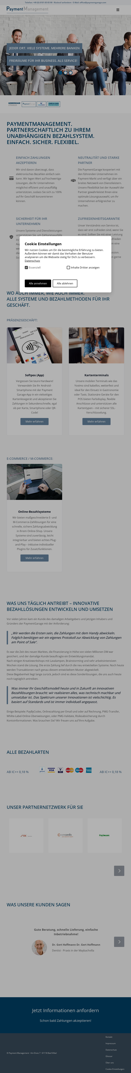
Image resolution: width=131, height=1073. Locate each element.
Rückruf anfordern (63, 2)
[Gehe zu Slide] (60, 73)
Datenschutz (111, 1049)
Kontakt (109, 1037)
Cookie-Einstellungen (115, 1069)
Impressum (111, 1043)
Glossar (109, 1056)
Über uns (110, 1062)
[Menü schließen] (117, 10)
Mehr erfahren (34, 421)
